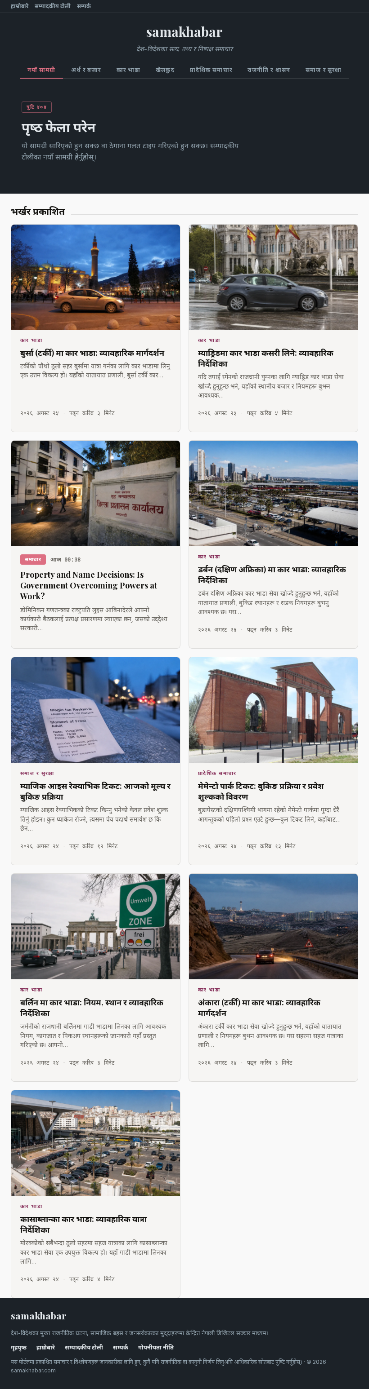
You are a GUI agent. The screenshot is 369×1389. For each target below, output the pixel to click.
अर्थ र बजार (86, 69)
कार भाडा (129, 69)
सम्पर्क (84, 6)
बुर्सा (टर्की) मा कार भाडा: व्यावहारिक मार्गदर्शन (92, 352)
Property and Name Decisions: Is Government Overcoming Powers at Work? (88, 585)
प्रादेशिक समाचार (211, 69)
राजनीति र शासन (269, 69)
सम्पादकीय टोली (53, 6)
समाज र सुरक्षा (324, 69)
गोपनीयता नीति (156, 1347)
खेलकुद (165, 69)
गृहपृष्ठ (19, 1347)
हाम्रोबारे (19, 6)
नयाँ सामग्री (41, 69)
